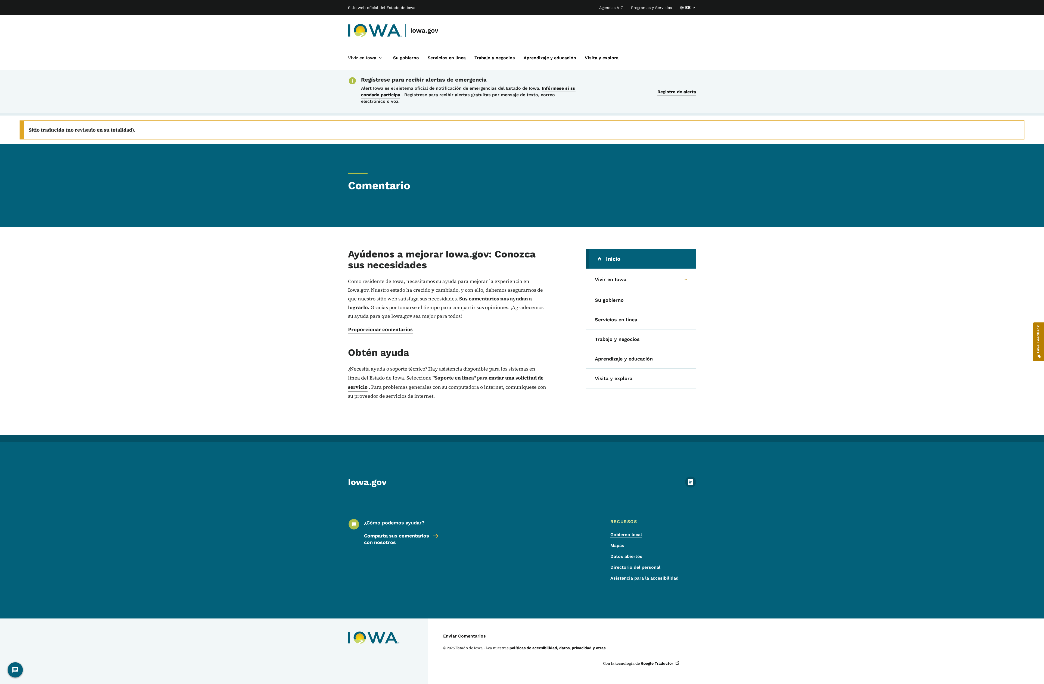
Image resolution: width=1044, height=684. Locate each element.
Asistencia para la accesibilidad (644, 578)
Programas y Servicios (651, 7)
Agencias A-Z (611, 7)
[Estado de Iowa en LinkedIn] (690, 486)
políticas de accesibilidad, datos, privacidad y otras (557, 648)
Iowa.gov (424, 30)
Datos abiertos (626, 556)
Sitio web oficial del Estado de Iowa (381, 7)
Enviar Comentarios (464, 636)
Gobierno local (626, 534)
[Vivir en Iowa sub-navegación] (380, 58)
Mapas (617, 545)
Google (657, 663)
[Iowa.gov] (375, 30)
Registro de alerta (676, 91)
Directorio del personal (635, 567)
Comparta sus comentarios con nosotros (396, 539)
